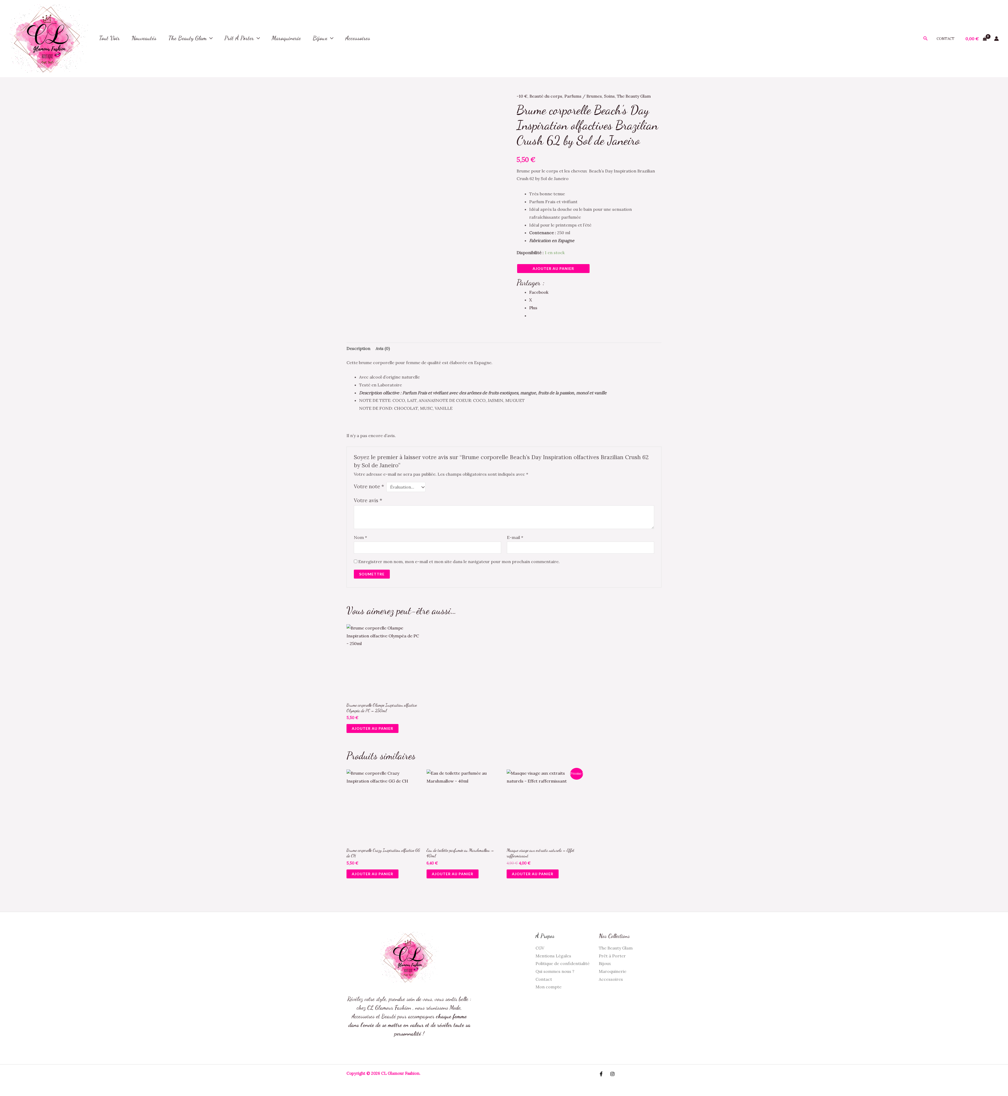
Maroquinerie (612, 971)
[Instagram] (612, 1074)
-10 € (522, 96)
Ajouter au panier (553, 268)
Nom (360, 537)
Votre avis (368, 500)
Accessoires (611, 979)
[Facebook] (601, 1074)
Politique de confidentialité (563, 963)
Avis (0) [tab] (383, 348)
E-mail (515, 537)
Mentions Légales (553, 955)
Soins (609, 96)
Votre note (369, 486)
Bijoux (320, 38)
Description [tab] (358, 348)
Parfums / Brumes (583, 96)
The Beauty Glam (187, 38)
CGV (540, 948)
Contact (945, 38)
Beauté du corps (545, 96)
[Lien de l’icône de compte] (996, 38)
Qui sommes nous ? (555, 971)
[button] (210, 37)
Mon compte (548, 986)
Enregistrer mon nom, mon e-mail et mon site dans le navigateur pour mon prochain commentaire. (459, 561)
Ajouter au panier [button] (372, 728)
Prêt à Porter (239, 38)
